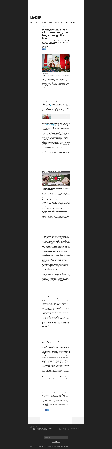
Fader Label (40, 429)
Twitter (70, 22)
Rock (46, 26)
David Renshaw (46, 46)
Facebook (64, 428)
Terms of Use (44, 428)
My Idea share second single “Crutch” (59, 116)
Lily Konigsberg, (37, 412)
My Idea (49, 78)
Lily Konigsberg (63, 76)
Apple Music (78, 428)
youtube (73, 22)
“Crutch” (50, 105)
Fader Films (45, 429)
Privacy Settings (49, 446)
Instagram (73, 428)
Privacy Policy (50, 428)
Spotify (65, 429)
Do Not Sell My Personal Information (60, 446)
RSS (68, 429)
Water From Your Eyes (52, 125)
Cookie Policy (35, 429)
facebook (71, 22)
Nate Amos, (45, 412)
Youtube (68, 428)
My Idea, (41, 412)
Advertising (39, 428)
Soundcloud (61, 429)
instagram (74, 22)
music (43, 26)
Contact (34, 428)
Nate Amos (44, 78)
